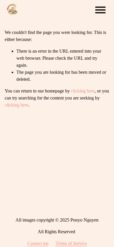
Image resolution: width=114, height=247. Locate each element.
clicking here (83, 90)
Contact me (38, 243)
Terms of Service (71, 243)
